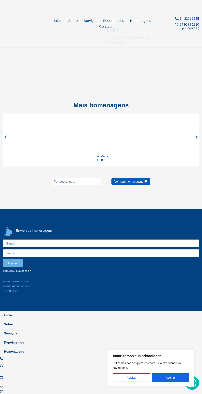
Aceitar (170, 377)
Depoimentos (113, 21)
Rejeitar (131, 377)
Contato (105, 27)
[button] (5, 137)
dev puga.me (10, 291)
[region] (150, 367)
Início (58, 21)
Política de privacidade (17, 286)
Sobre (73, 21)
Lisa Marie (101, 156)
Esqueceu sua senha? (17, 270)
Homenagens (140, 21)
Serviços (90, 21)
